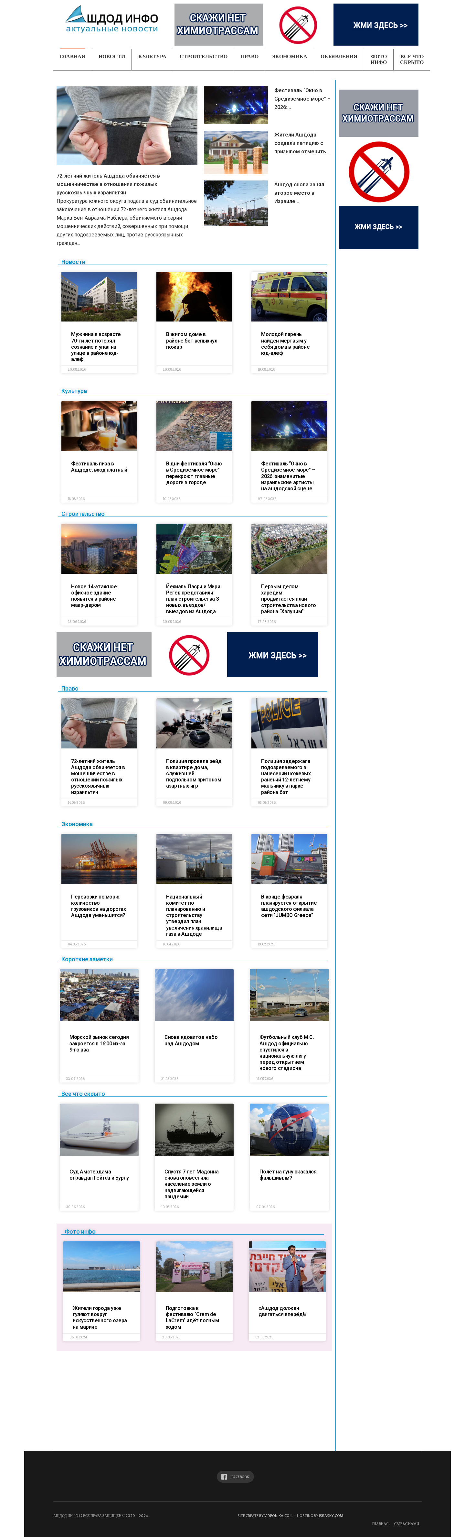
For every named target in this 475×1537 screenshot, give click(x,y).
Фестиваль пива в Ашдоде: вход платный (99, 467)
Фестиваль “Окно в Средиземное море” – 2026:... (302, 98)
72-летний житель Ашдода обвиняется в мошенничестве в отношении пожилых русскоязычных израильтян (108, 184)
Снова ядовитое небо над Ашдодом (190, 1040)
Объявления (339, 56)
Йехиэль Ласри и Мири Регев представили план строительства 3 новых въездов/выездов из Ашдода (193, 599)
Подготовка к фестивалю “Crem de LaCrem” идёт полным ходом (192, 1317)
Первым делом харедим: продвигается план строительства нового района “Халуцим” (288, 599)
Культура (152, 56)
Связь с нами (406, 1523)
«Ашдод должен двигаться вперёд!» (282, 1311)
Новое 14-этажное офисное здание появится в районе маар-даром (94, 595)
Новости (112, 56)
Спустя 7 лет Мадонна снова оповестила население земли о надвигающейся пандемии (191, 1184)
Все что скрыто (412, 59)
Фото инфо (379, 59)
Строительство (203, 56)
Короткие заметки (87, 959)
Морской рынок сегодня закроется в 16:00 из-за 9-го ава (99, 1043)
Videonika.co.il (278, 1515)
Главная (72, 56)
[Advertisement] (194, 1402)
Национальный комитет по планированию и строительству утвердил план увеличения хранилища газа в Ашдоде (194, 915)
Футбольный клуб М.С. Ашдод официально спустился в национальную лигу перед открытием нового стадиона (286, 1052)
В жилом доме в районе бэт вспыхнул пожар (191, 340)
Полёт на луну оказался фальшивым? (287, 1175)
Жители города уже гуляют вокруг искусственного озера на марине (100, 1317)
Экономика (289, 56)
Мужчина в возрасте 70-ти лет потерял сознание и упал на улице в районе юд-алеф (96, 346)
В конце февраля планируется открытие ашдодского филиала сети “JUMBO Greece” (289, 906)
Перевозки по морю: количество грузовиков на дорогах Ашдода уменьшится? (98, 906)
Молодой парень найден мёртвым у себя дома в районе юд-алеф (285, 343)
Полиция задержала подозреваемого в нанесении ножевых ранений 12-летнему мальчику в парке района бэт (286, 776)
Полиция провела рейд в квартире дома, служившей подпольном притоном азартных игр (193, 773)
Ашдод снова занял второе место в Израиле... (299, 192)
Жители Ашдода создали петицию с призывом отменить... (302, 143)
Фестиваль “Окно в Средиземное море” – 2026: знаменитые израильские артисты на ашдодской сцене (288, 476)
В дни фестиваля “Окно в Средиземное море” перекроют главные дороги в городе (194, 473)
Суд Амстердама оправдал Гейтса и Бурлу (99, 1175)
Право (250, 56)
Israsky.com (331, 1515)
